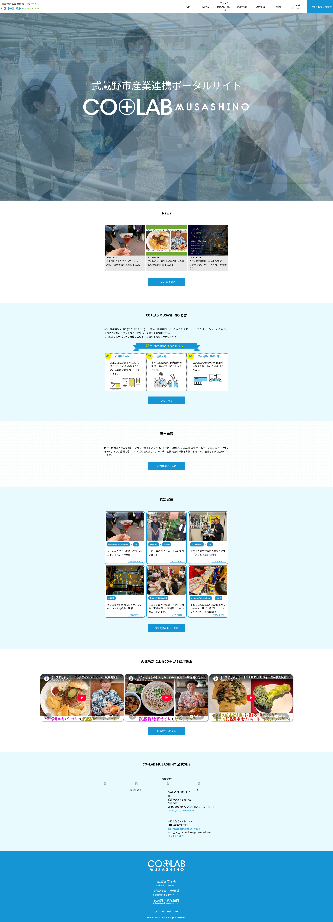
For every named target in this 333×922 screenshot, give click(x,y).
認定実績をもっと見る (166, 628)
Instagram (166, 778)
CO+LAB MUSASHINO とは (223, 6)
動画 (278, 6)
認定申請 (242, 6)
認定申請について (166, 466)
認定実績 (260, 6)
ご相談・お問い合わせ (320, 6)
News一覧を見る (166, 282)
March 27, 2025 (176, 836)
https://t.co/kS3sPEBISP (181, 810)
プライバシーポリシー (166, 911)
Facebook (135, 789)
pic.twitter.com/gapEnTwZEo (184, 828)
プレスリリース (296, 6)
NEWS (205, 6)
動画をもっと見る (166, 731)
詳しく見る (166, 400)
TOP (187, 6)
